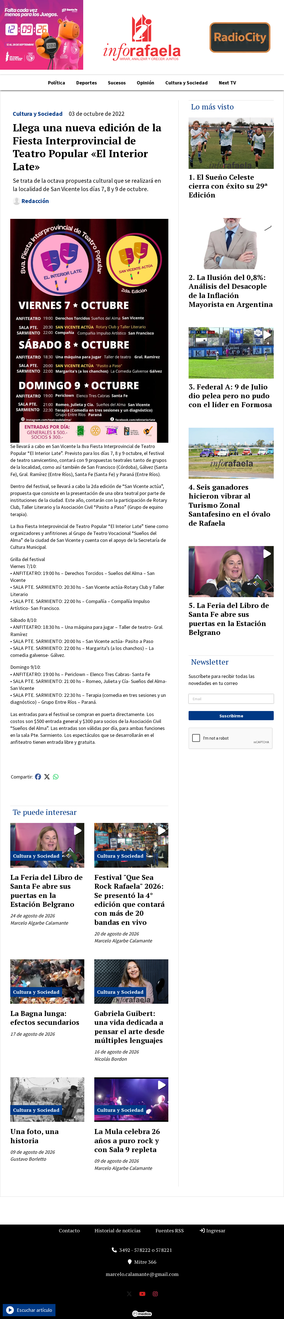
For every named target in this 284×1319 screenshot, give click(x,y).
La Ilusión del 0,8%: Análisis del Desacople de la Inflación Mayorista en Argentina (231, 290)
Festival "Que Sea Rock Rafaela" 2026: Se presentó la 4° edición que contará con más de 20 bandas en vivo (129, 899)
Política (56, 82)
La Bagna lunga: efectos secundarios (44, 1017)
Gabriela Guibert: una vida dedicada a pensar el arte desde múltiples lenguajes (129, 1026)
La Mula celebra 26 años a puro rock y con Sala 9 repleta (127, 1140)
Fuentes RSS (170, 1230)
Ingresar (215, 1230)
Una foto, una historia (34, 1136)
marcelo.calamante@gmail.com (142, 1274)
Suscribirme (231, 716)
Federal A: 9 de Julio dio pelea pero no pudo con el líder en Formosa (230, 395)
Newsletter (210, 661)
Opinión (145, 82)
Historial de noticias (118, 1230)
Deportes (86, 82)
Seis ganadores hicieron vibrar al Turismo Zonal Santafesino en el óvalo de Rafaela (229, 505)
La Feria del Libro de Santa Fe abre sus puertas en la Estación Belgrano (46, 890)
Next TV (227, 82)
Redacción (35, 200)
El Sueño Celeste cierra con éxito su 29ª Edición (228, 186)
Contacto (69, 1230)
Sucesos (117, 82)
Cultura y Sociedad (186, 82)
